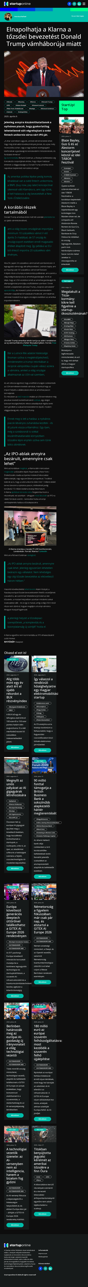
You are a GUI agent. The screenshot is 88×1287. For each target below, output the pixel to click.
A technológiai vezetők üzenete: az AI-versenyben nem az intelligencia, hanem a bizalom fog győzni (16, 1165)
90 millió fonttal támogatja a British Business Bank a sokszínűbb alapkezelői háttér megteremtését (45, 796)
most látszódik (41, 495)
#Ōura (38, 1180)
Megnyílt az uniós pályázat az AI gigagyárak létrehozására (16, 787)
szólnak (37, 400)
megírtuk (23, 468)
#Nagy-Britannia (42, 819)
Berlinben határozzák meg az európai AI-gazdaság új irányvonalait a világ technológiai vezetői (15, 1040)
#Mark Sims (40, 829)
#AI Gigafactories (15, 814)
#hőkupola (40, 716)
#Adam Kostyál (21, 105)
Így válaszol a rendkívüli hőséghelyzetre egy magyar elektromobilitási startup (46, 688)
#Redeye (32, 108)
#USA (38, 1177)
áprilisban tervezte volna (21, 492)
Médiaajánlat (43, 1257)
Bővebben (15, 747)
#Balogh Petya (69, 323)
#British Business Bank (44, 826)
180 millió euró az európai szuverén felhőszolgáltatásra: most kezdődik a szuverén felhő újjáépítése (48, 1042)
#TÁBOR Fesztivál (70, 175)
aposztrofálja (9, 290)
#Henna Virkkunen (15, 804)
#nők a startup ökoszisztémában (47, 822)
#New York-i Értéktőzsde (15, 108)
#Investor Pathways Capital (45, 836)
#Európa (12, 811)
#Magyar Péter (69, 339)
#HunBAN (67, 319)
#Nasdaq (21, 102)
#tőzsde (9, 102)
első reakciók (23, 396)
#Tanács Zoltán (69, 343)
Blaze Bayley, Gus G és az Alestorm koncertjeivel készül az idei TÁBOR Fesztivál (70, 151)
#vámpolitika (22, 112)
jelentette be (49, 217)
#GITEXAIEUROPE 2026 (16, 948)
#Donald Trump (46, 102)
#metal (66, 171)
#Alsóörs (67, 181)
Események (68, 121)
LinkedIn (43, 551)
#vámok (9, 112)
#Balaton (67, 178)
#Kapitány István (70, 346)
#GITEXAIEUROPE (14, 945)
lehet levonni (30, 589)
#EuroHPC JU (13, 817)
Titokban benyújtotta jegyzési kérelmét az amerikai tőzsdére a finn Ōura (42, 1160)
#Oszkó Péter (68, 329)
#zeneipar (67, 168)
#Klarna (33, 102)
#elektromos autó (42, 703)
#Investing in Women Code (45, 832)
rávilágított (31, 555)
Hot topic (12, 659)
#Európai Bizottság (15, 807)
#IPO (8, 105)
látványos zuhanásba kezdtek (31, 423)
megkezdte (9, 471)
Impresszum (42, 1253)
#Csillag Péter (68, 326)
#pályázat (12, 801)
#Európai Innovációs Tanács (18, 942)
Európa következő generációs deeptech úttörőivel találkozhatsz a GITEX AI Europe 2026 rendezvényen (16, 921)
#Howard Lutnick (38, 105)
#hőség (38, 713)
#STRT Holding (69, 333)
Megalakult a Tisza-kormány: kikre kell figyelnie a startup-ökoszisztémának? (74, 303)
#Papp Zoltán (41, 710)
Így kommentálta (11, 157)
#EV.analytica (41, 706)
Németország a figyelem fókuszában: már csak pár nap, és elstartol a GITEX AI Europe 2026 (43, 919)
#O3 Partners (68, 336)
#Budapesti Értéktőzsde (17, 707)
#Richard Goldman (47, 108)
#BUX (10, 710)
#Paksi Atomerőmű (43, 720)
